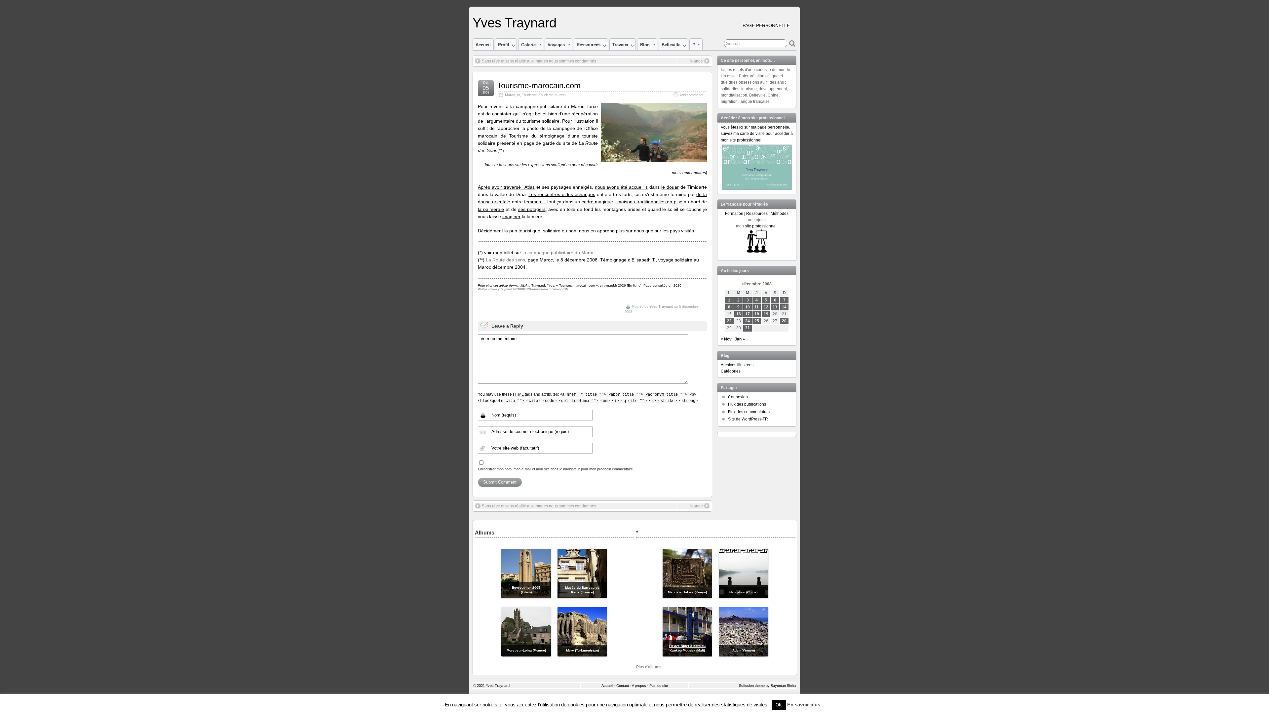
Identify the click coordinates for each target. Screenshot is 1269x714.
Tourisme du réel (552, 95)
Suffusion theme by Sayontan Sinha (767, 686)
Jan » (740, 339)
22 (729, 321)
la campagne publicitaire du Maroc (558, 252)
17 (747, 314)
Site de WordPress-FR (748, 419)
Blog (645, 44)
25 (756, 321)
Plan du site (658, 686)
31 (747, 328)
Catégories (731, 371)
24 (747, 321)
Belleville (671, 44)
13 (775, 307)
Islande (696, 61)
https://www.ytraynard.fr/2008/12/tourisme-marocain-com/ (523, 289)
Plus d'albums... (650, 667)
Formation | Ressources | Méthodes (756, 213)
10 (747, 307)
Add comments (691, 95)
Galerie (528, 44)
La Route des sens (505, 259)
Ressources (588, 44)
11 (756, 307)
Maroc (510, 95)
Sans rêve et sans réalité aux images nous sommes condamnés (539, 61)
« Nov (726, 339)
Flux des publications (747, 404)
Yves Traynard (515, 23)
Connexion (738, 397)
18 (756, 314)
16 (738, 314)
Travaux (620, 44)
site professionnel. (761, 226)
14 (784, 307)
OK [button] (779, 704)
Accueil (483, 44)
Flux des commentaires (749, 412)
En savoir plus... (805, 704)
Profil (503, 44)
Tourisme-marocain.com (539, 85)
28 (784, 321)
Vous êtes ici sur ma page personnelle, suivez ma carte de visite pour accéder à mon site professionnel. (757, 133)
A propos (639, 686)
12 (766, 307)
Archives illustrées (737, 365)
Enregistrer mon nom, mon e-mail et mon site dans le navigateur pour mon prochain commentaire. (556, 469)
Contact (622, 686)
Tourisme (529, 95)
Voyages (556, 44)
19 (766, 314)
